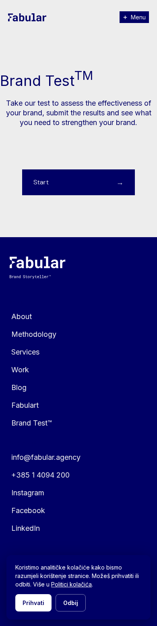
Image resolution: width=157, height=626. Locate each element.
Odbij (70, 602)
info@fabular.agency (46, 457)
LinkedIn (25, 528)
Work (20, 369)
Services (25, 352)
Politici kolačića (71, 584)
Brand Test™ (31, 423)
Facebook (28, 510)
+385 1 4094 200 (40, 475)
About (21, 316)
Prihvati (33, 602)
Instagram (27, 492)
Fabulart (25, 405)
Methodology (33, 334)
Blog (19, 387)
